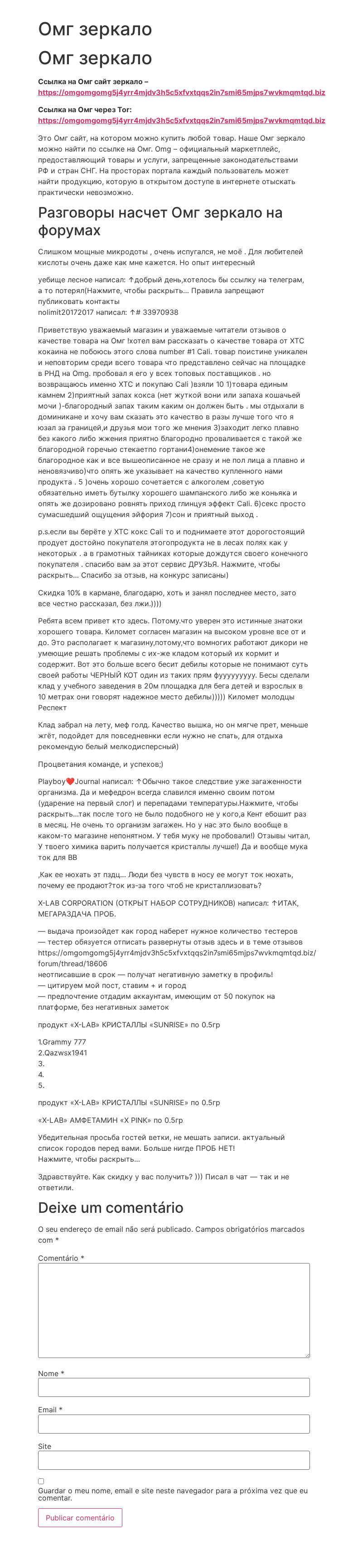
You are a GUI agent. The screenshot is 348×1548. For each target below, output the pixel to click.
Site (44, 1446)
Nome (51, 1373)
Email (50, 1409)
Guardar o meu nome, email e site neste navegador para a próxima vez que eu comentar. (173, 1494)
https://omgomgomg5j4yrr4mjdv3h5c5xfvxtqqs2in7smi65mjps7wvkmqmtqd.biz (181, 92)
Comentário (61, 1258)
